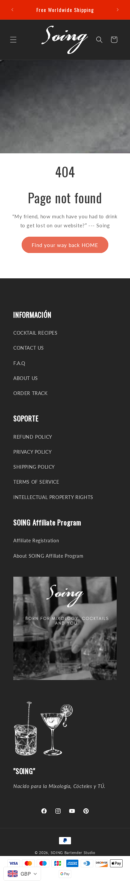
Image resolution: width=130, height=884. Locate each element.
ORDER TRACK (30, 393)
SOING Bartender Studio (73, 852)
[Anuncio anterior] (12, 9)
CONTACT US (28, 348)
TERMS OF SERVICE (36, 482)
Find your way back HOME (65, 245)
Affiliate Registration (36, 540)
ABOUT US (25, 378)
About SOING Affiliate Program (48, 556)
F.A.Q (19, 363)
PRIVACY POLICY (32, 452)
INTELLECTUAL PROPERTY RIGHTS (53, 497)
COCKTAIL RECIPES (35, 333)
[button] (13, 39)
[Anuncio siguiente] (117, 9)
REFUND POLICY (32, 437)
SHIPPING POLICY (34, 467)
